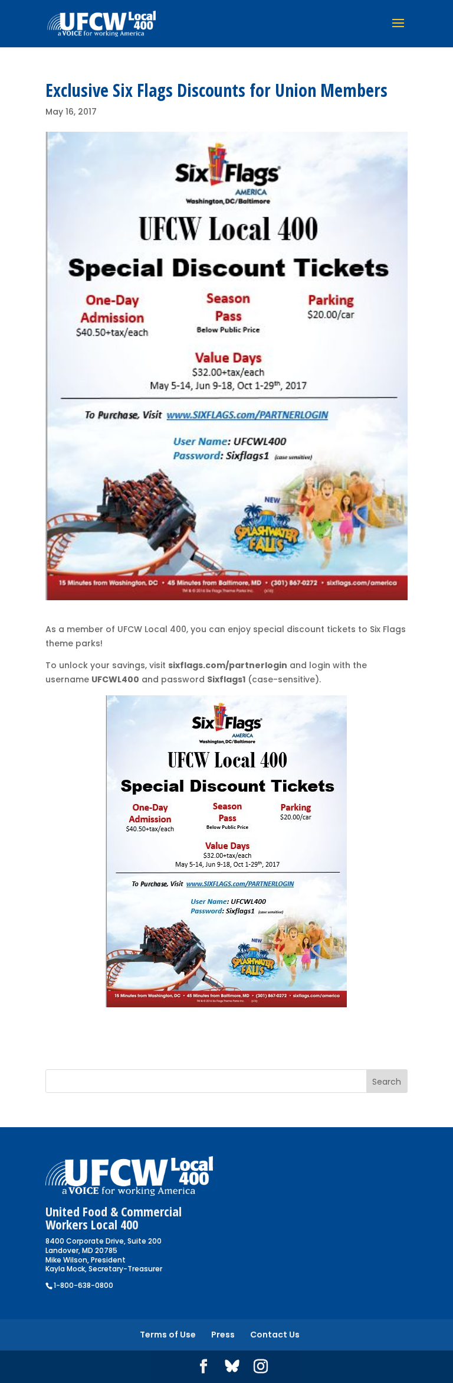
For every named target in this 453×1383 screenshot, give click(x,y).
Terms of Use (168, 1334)
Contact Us (275, 1334)
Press (223, 1334)
